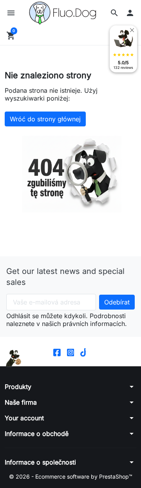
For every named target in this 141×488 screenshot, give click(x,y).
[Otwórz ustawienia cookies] (14, 358)
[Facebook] (57, 351)
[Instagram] (70, 351)
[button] (114, 13)
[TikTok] (84, 351)
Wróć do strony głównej (45, 119)
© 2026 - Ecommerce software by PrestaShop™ (70, 476)
